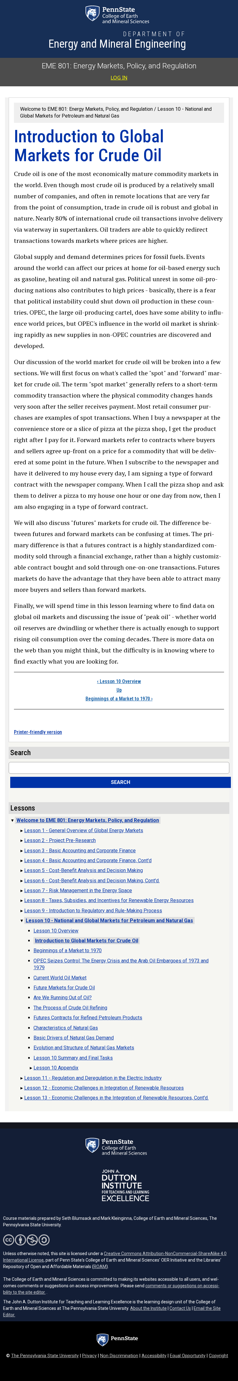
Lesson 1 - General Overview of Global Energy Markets (83, 830)
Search (120, 782)
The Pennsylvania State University (45, 1355)
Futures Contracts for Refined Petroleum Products (87, 1018)
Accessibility (154, 1355)
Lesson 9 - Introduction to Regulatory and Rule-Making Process (93, 911)
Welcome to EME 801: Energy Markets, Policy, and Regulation (86, 109)
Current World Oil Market (59, 978)
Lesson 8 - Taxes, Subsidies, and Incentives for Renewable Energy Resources (109, 900)
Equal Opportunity (187, 1355)
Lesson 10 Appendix (55, 1068)
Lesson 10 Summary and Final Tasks (73, 1058)
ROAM (100, 1266)
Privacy (89, 1355)
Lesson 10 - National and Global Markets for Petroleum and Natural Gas (109, 920)
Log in (119, 77)
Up (119, 690)
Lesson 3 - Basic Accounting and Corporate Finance (80, 851)
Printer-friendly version (38, 732)
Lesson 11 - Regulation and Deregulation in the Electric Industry (93, 1078)
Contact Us (180, 1308)
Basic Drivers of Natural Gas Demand (73, 1038)
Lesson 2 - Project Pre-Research (60, 840)
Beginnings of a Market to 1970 (119, 699)
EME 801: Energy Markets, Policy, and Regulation (119, 66)
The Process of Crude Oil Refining (70, 1008)
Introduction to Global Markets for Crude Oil (86, 941)
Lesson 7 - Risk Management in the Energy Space (78, 890)
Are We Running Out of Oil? (62, 997)
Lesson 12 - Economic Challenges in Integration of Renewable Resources (104, 1088)
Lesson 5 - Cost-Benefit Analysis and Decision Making (83, 870)
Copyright (218, 1355)
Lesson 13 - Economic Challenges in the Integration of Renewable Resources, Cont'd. (116, 1098)
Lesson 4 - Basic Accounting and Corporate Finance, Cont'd (88, 860)
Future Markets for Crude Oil (64, 988)
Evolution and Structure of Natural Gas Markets (83, 1048)
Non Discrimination (119, 1355)
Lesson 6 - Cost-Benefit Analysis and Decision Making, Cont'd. (92, 881)
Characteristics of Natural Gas (65, 1028)
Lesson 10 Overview (119, 681)
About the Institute (148, 1308)
